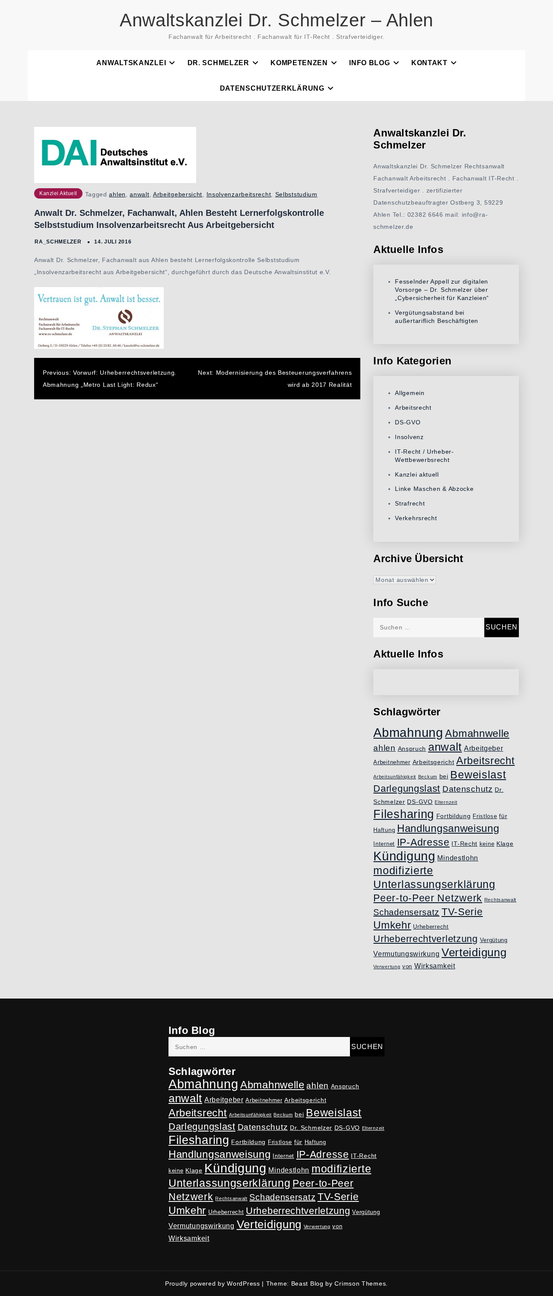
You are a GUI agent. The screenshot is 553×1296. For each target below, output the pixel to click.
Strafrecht (410, 503)
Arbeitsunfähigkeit (394, 776)
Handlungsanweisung (448, 828)
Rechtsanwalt (500, 899)
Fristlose (485, 816)
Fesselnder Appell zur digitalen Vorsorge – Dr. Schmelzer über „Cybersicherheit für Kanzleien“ (442, 289)
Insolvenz (409, 436)
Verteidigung (474, 952)
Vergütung (494, 940)
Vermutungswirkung (406, 954)
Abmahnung (408, 732)
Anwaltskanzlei (131, 62)
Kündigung (404, 856)
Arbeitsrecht (413, 407)
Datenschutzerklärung (272, 88)
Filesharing (403, 814)
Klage (505, 843)
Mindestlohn (457, 858)
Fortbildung (453, 815)
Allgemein (409, 392)
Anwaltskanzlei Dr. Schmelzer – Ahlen (276, 20)
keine (487, 844)
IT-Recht (464, 843)
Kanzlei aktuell (58, 193)
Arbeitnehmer (391, 762)
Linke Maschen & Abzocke (434, 488)
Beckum (427, 776)
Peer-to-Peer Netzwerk (427, 898)
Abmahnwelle (477, 733)
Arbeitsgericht (433, 762)
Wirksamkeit (434, 966)
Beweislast (478, 774)
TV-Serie (462, 911)
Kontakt (429, 62)
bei (443, 776)
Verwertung (386, 966)
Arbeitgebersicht (177, 194)
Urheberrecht (430, 927)
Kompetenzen (299, 62)
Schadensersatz (406, 912)
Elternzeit (446, 802)
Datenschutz (467, 788)
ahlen (117, 194)
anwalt (139, 194)
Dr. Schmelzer (218, 62)
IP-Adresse (423, 842)
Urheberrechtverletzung (425, 938)
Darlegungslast (406, 788)
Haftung (384, 830)
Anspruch (412, 748)
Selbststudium (296, 194)
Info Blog (369, 62)
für (503, 815)
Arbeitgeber (483, 748)
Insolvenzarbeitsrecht (239, 194)
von (407, 967)
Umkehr (392, 925)
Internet (384, 844)
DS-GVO (407, 422)
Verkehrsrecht (416, 518)
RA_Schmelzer (58, 242)
